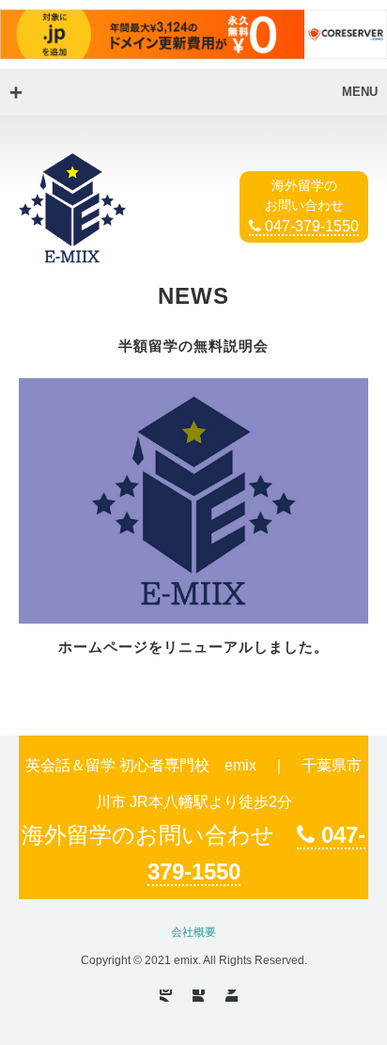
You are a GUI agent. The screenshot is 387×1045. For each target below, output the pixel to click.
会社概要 (193, 932)
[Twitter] (231, 996)
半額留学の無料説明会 (193, 346)
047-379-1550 (310, 226)
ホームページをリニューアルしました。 (193, 647)
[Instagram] (166, 996)
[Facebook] (199, 996)
